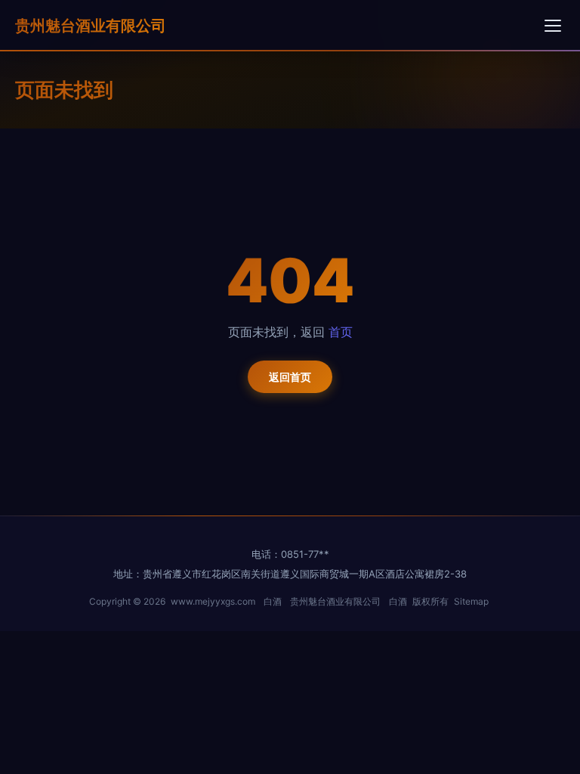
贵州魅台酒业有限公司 (90, 26)
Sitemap (471, 601)
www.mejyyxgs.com (213, 601)
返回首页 (290, 376)
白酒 (273, 601)
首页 (341, 331)
